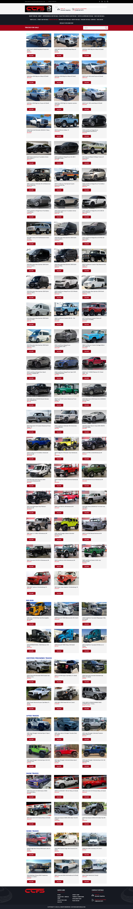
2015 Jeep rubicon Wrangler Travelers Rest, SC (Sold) (66, 733)
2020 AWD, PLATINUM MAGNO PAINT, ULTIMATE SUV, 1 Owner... (92, 703)
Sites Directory (76, 899)
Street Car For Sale (43, 19)
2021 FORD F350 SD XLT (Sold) (90, 875)
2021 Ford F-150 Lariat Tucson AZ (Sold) (92, 76)
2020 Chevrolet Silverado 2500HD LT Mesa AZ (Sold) (38, 130)
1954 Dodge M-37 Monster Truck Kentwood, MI (66, 453)
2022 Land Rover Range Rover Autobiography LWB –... (62, 345)
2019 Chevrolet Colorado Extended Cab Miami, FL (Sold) (92, 676)
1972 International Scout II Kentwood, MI (92, 479)
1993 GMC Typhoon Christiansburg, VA (37, 587)
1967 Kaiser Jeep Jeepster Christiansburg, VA (66, 587)
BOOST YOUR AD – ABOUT (35, 16)
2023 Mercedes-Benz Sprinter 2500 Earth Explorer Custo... (93, 292)
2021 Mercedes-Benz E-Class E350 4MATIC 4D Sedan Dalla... (93, 426)
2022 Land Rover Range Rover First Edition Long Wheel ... (38, 211)
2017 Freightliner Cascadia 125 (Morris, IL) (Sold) (93, 645)
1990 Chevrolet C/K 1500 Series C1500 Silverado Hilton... (37, 791)
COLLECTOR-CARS (62, 900)
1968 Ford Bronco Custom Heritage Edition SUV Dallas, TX (93, 345)
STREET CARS (75, 895)
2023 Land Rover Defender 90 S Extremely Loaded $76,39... (66, 426)
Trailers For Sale (85, 19)
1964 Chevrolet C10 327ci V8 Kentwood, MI (38, 560)
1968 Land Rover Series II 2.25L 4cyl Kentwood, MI (91, 561)
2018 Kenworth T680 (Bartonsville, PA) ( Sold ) (66, 618)
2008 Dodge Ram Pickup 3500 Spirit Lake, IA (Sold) (38, 849)
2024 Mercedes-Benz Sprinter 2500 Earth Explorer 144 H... (38, 292)
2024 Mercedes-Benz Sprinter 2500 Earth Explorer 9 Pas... (65, 265)
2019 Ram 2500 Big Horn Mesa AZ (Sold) (92, 49)
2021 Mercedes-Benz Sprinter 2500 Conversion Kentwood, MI (36, 480)
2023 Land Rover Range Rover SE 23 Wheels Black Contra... (66, 292)
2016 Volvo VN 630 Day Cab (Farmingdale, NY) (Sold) (38, 618)
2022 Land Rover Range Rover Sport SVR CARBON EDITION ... (65, 372)
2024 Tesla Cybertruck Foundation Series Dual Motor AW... (65, 211)
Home (59, 895)
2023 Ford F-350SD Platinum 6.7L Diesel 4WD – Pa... (92, 372)
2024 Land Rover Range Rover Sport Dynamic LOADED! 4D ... (36, 372)
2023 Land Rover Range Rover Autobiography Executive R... (90, 130)
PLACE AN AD (100, 19)
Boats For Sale (76, 19)
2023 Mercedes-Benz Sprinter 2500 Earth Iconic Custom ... (37, 265)
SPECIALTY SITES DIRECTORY (66, 23)
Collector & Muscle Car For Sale (68, 16)
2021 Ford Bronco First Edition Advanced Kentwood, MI (37, 453)
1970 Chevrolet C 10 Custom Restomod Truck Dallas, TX (39, 426)
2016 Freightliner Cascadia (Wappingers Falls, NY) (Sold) (94, 618)
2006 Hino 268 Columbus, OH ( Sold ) (92, 848)
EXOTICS (59, 902)
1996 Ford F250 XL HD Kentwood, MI (64, 506)
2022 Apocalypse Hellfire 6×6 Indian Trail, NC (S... (93, 818)
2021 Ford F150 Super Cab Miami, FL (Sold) (66, 675)
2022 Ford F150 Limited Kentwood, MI (92, 452)
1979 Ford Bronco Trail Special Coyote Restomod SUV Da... (64, 184)
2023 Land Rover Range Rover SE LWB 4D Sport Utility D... (93, 211)
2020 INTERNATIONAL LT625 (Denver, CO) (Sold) (38, 645)
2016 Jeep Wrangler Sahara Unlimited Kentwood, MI (64, 534)
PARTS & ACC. (33, 19)
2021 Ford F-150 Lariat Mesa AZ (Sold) (92, 103)
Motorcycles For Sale (65, 19)
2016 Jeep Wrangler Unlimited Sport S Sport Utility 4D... (38, 733)
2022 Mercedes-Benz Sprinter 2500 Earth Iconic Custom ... (65, 238)
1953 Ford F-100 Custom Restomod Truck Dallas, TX (65, 399)
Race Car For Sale (99, 16)
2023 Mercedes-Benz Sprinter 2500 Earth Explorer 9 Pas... (37, 319)
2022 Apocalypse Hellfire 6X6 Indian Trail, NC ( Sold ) (66, 818)
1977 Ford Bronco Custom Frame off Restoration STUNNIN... (91, 319)
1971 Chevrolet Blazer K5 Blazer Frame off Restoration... (93, 157)
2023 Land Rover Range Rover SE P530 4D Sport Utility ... (93, 238)
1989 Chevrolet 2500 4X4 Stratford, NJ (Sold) (66, 875)
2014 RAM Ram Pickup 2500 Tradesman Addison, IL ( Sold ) (37, 876)
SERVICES (93, 19)
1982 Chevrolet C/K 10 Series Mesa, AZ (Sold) (94, 791)
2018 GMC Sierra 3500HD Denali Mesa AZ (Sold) (65, 50)
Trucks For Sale (53, 19)
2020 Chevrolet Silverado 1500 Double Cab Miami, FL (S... (38, 676)
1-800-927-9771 (79, 10)
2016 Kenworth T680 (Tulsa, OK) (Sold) (65, 645)
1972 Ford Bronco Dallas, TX (62, 130)
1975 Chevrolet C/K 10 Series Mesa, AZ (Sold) (38, 817)
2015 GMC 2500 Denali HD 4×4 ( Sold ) (65, 702)
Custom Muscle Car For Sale (50, 16)
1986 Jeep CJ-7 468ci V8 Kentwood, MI (37, 533)
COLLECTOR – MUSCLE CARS (63, 897)
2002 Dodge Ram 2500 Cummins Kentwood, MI (66, 480)
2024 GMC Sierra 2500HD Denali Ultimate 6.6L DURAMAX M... (38, 399)
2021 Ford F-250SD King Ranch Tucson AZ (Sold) (38, 50)
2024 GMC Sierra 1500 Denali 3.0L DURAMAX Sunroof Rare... (94, 399)
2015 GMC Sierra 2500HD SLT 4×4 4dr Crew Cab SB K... (93, 507)
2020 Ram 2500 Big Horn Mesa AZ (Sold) (37, 76)
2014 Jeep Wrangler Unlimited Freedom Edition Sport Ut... (92, 733)
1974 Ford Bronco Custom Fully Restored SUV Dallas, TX (94, 265)
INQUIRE (31, 55)
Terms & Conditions (78, 897)
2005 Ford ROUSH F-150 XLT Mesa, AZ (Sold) (66, 791)
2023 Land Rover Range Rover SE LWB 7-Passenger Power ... (65, 157)
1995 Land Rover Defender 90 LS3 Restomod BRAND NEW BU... (38, 184)
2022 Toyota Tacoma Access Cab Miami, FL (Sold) (38, 703)
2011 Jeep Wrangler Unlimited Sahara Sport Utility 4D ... (66, 760)
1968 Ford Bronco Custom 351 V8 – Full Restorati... (65, 319)
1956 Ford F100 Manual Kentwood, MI (92, 533)
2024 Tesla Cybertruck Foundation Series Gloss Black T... (37, 157)
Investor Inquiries (66, 10)
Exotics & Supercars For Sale (85, 16)
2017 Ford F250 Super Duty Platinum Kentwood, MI (36, 507)
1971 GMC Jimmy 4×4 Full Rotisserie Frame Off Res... (38, 238)
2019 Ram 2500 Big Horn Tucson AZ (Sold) (38, 103)
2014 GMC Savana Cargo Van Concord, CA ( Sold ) (66, 849)
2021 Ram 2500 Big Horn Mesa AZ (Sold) (65, 76)
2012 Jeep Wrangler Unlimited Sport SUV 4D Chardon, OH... (38, 760)
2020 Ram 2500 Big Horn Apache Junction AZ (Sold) (66, 103)
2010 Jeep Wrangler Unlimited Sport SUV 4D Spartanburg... (93, 760)
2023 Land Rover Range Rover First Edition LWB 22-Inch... (93, 184)
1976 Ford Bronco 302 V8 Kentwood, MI (65, 560)
